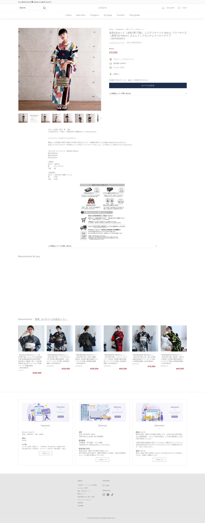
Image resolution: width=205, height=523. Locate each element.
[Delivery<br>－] (102, 412)
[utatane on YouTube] (108, 494)
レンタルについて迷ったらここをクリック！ (35, 2)
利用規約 (80, 503)
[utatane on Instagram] (103, 494)
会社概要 (80, 506)
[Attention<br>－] (159, 412)
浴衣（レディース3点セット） (135, 29)
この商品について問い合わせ (120, 93)
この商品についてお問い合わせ (59, 246)
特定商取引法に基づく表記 (86, 497)
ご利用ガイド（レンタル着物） (88, 485)
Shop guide (134, 15)
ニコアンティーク (116, 42)
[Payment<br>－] (45, 412)
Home (111, 29)
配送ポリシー (82, 494)
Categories (120, 29)
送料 (129, 80)
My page (108, 15)
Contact (121, 15)
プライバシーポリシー (85, 500)
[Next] (99, 118)
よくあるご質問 (83, 488)
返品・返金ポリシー (84, 491)
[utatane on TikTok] (112, 494)
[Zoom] (59, 69)
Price (111, 49)
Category (94, 15)
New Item (80, 15)
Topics (68, 15)
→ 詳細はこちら (45, 453)
